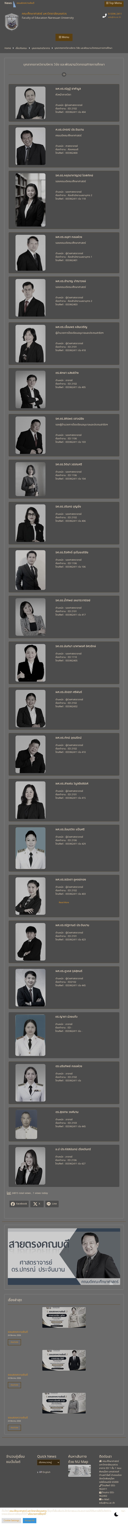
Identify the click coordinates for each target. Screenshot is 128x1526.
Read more (64, 902)
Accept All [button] (29, 1520)
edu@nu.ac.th (114, 17)
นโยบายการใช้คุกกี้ (37, 1514)
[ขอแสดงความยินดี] (64, 1326)
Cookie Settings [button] (11, 1520)
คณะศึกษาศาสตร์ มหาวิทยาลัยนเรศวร (44, 14)
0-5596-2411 (115, 14)
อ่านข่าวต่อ (14, 1342)
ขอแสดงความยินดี (25, 2)
